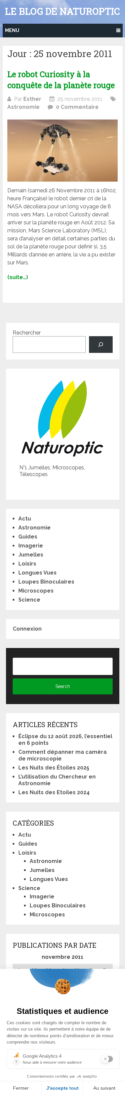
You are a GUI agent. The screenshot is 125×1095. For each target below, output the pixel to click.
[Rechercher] (101, 344)
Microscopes (36, 591)
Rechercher (27, 333)
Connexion (27, 629)
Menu (12, 30)
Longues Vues (37, 573)
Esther (32, 99)
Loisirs (27, 564)
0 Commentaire (77, 107)
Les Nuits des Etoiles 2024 (54, 792)
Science (29, 600)
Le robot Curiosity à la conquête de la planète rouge (61, 80)
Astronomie (23, 107)
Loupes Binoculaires (46, 582)
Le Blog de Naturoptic (62, 11)
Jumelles (30, 555)
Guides (27, 536)
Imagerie (30, 545)
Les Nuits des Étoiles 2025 (53, 767)
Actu (24, 518)
